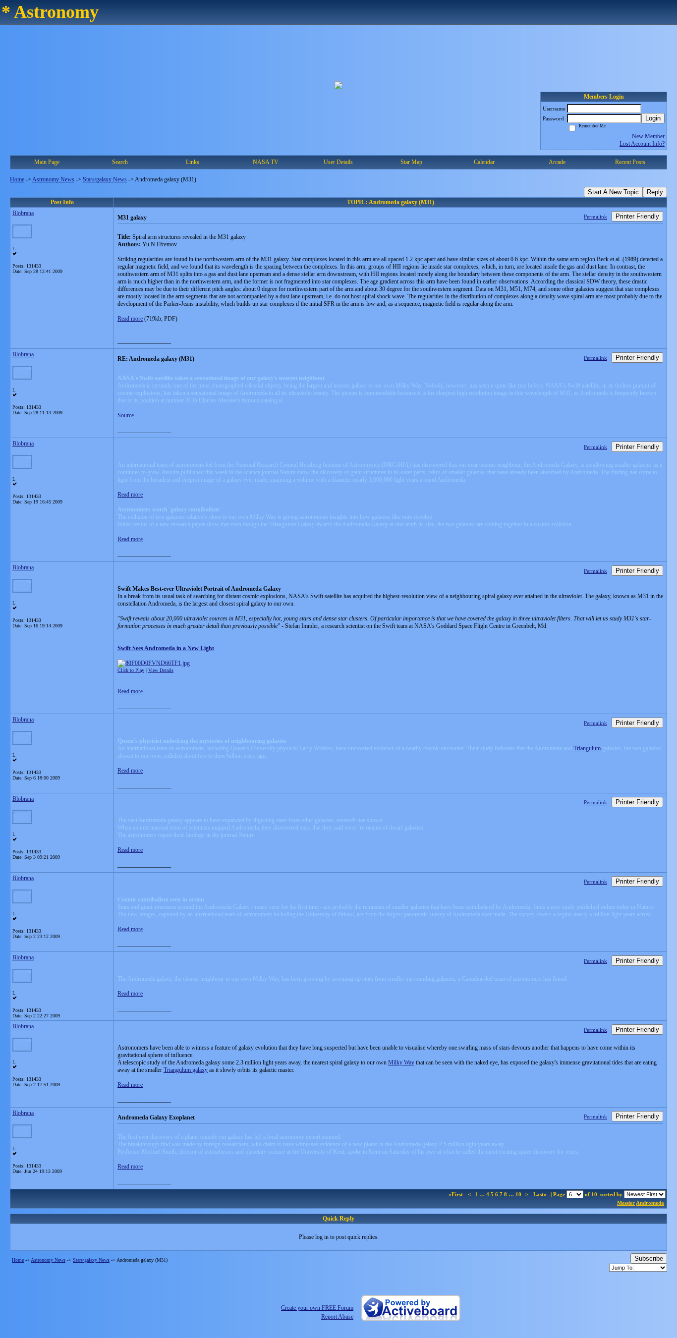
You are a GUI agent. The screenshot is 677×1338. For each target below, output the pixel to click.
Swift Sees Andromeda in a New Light (165, 648)
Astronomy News (53, 179)
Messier (626, 1203)
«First (456, 1194)
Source (125, 415)
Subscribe (648, 1258)
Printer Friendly (637, 216)
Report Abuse (337, 1316)
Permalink (595, 217)
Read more (130, 318)
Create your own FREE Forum (317, 1307)
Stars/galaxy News (105, 179)
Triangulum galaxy (186, 1069)
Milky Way (401, 1062)
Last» (540, 1194)
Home (17, 179)
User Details (338, 162)
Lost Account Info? (642, 143)
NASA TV (266, 162)
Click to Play (130, 670)
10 (518, 1194)
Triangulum (587, 748)
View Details (160, 670)
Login (653, 118)
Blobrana (23, 213)
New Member (648, 136)
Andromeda (650, 1203)
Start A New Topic (613, 192)
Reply (655, 192)
